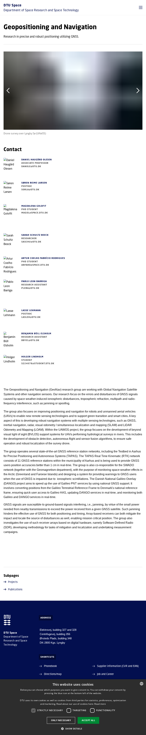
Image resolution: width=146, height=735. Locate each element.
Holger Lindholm (32, 356)
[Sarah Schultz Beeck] (11, 244)
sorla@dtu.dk (30, 189)
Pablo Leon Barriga (34, 281)
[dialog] (73, 707)
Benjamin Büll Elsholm (36, 333)
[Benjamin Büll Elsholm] (11, 342)
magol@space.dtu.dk (34, 212)
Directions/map (53, 673)
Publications (15, 589)
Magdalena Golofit (33, 206)
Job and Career (105, 673)
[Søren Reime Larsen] (11, 191)
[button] (140, 7)
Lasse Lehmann (31, 310)
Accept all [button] (88, 720)
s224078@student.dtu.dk (37, 363)
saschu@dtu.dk (31, 241)
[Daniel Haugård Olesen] (11, 168)
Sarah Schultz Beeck (35, 235)
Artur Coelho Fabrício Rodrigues (43, 258)
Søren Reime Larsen (34, 182)
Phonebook (50, 665)
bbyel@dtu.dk (30, 340)
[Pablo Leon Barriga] (11, 290)
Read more (100, 703)
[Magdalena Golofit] (11, 215)
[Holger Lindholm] (11, 365)
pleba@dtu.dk (30, 288)
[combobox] (141, 683)
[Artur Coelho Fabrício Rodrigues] (11, 267)
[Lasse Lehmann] (11, 319)
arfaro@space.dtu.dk (35, 265)
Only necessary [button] (61, 720)
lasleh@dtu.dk (31, 317)
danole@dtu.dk (31, 166)
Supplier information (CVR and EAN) (118, 665)
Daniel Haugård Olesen (36, 159)
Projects (13, 581)
